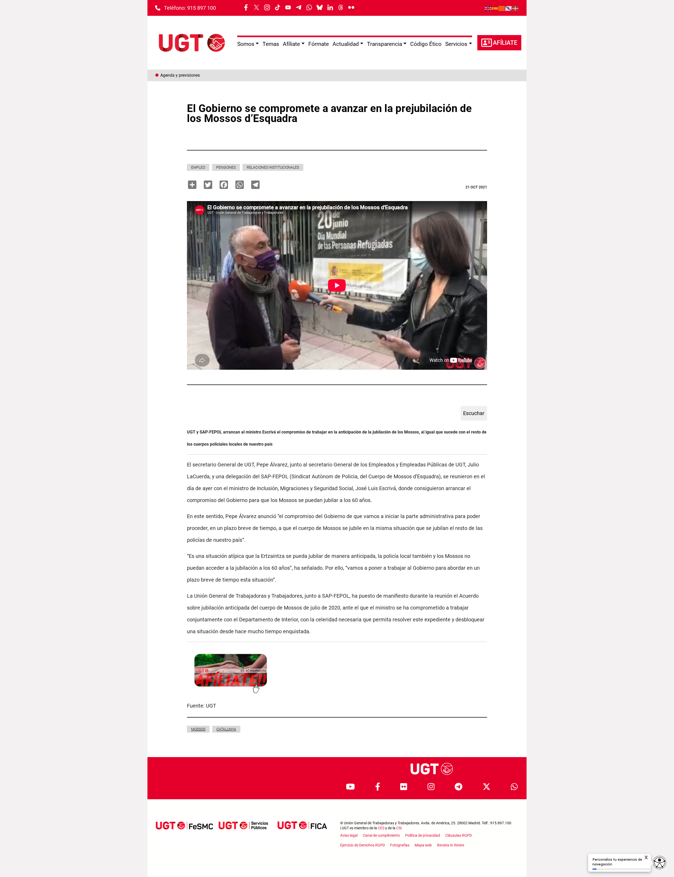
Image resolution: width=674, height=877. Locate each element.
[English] (488, 8)
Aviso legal (349, 835)
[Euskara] (515, 8)
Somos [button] (245, 44)
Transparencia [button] (384, 44)
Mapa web (423, 845)
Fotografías (399, 845)
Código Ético (426, 44)
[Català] (501, 8)
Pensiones (226, 167)
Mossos (198, 729)
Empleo (198, 167)
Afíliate (505, 42)
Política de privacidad (422, 835)
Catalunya (226, 729)
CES (381, 828)
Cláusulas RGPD (458, 835)
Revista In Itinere (450, 845)
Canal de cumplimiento (381, 835)
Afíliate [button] (291, 44)
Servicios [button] (456, 44)
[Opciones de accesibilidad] (659, 862)
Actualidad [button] (346, 44)
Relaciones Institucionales (273, 167)
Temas (270, 44)
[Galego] (508, 8)
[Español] (495, 8)
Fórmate (318, 44)
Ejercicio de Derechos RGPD (362, 845)
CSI (399, 828)
